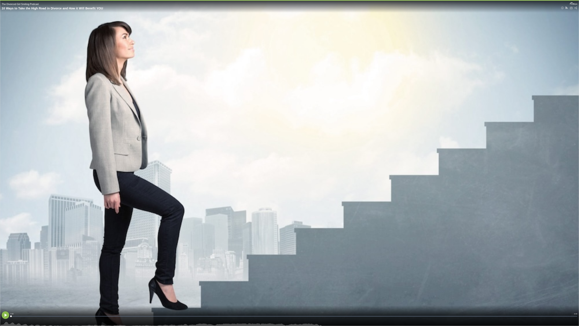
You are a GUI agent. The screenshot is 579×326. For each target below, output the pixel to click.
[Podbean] (573, 3)
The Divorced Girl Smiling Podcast (20, 4)
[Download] (571, 8)
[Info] (562, 8)
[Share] (576, 8)
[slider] (293, 316)
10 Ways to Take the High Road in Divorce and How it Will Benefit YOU (52, 8)
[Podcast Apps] (566, 8)
